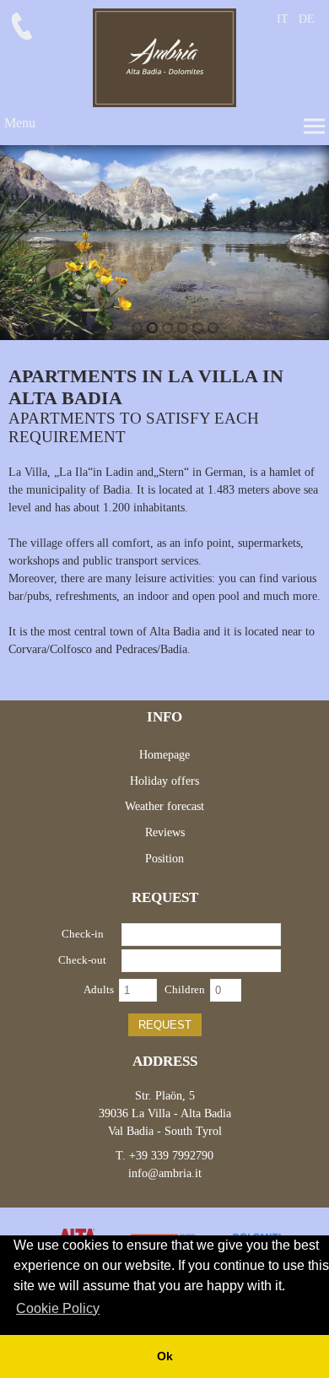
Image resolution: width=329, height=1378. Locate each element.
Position (164, 858)
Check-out (82, 960)
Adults (99, 989)
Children (184, 989)
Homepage (164, 754)
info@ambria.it (165, 1173)
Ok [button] (165, 1356)
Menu (19, 123)
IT (283, 19)
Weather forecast (164, 806)
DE (307, 19)
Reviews (165, 832)
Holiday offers (164, 781)
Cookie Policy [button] (58, 1308)
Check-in (83, 933)
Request (164, 1025)
